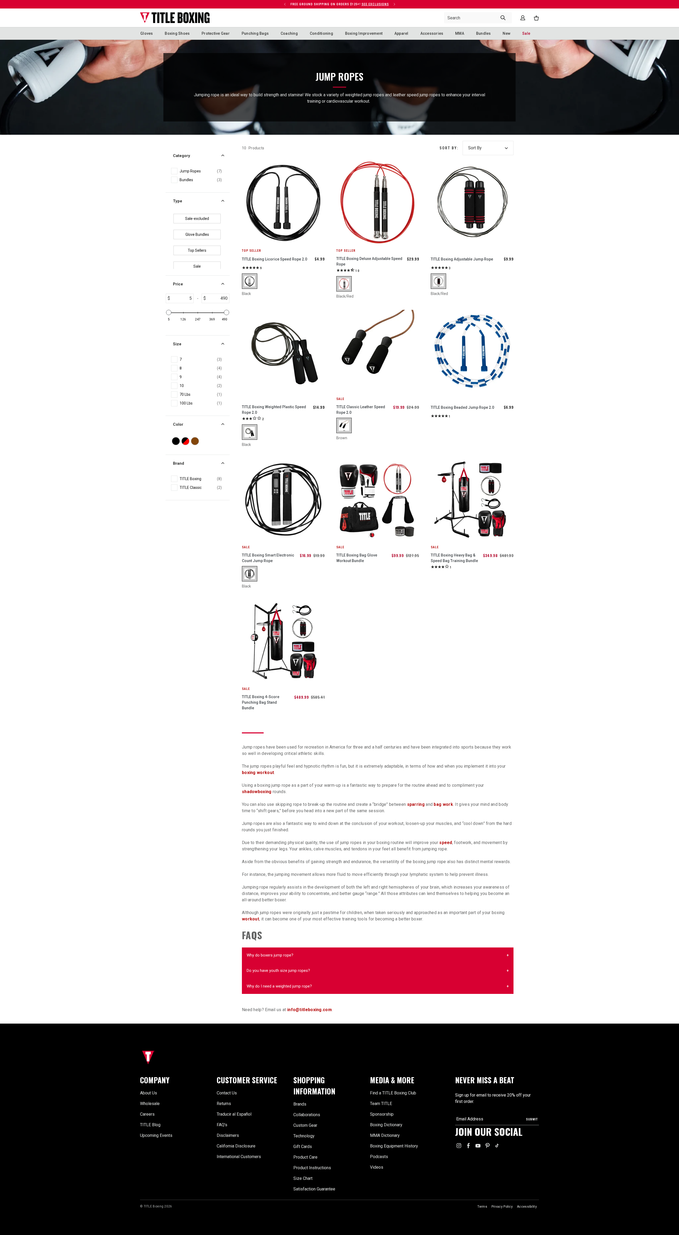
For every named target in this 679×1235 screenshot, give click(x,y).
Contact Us (227, 1092)
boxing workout (258, 772)
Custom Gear (305, 1125)
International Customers (239, 1156)
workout (250, 918)
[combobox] (478, 17)
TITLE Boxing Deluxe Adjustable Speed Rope (369, 261)
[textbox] (181, 298)
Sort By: (448, 148)
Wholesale (150, 1103)
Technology (304, 1135)
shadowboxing (257, 791)
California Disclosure (236, 1146)
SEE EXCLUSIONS (375, 4)
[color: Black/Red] (344, 284)
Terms (482, 1206)
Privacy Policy (502, 1206)
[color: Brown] (344, 425)
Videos (376, 1167)
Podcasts (379, 1156)
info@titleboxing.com (309, 1009)
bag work (443, 804)
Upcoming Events (156, 1135)
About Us (148, 1092)
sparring (416, 804)
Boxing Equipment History (394, 1146)
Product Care (305, 1157)
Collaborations (306, 1114)
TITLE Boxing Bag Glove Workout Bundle (356, 558)
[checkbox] (201, 171)
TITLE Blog (150, 1124)
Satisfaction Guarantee (314, 1188)
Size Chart (302, 1178)
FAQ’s (222, 1124)
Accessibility (527, 1206)
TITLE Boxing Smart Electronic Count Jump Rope (268, 558)
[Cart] (536, 18)
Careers (147, 1114)
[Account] (522, 17)
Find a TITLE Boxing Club (393, 1092)
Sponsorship (382, 1114)
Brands (299, 1104)
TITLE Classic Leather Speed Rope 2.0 (360, 410)
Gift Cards (302, 1146)
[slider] (168, 312)
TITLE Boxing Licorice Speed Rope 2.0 (274, 259)
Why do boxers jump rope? (270, 955)
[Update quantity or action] (285, 4)
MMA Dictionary (385, 1135)
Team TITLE (381, 1103)
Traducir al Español (234, 1114)
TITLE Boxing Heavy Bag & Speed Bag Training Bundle (454, 558)
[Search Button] (503, 17)
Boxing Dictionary (386, 1124)
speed (445, 842)
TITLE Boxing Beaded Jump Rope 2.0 (462, 407)
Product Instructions (312, 1167)
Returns (224, 1103)
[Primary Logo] (175, 17)
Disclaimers (228, 1135)
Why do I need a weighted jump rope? (279, 986)
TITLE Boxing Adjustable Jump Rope (462, 259)
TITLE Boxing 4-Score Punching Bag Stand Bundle (260, 702)
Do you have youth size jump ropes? (278, 970)
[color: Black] (249, 281)
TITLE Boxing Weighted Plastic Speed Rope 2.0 (274, 410)
